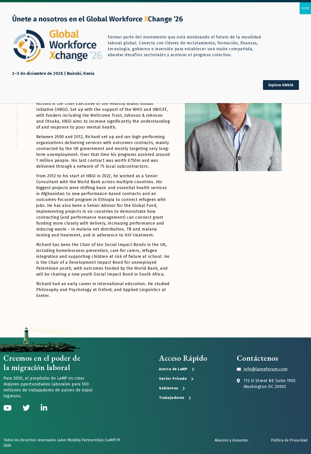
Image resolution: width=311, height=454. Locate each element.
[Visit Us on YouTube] (8, 408)
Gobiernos (168, 388)
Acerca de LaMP (173, 369)
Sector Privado (173, 378)
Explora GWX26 (280, 85)
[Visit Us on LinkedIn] (44, 408)
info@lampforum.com (266, 369)
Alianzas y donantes (231, 440)
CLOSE (305, 8)
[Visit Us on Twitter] (27, 408)
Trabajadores (171, 398)
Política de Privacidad (289, 440)
